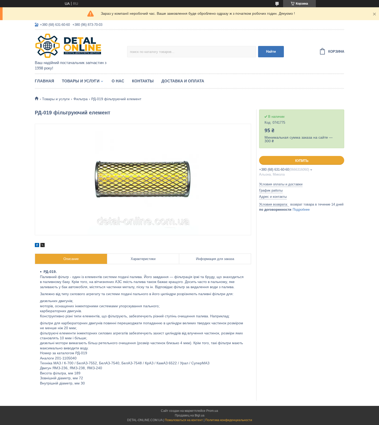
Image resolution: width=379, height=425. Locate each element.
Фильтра (80, 99)
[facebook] (37, 246)
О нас (118, 81)
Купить (301, 161)
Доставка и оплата (182, 81)
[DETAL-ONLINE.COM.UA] (80, 45)
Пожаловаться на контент (184, 420)
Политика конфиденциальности (228, 420)
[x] (42, 246)
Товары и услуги (81, 81)
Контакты (143, 81)
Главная (44, 81)
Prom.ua (212, 411)
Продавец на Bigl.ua (189, 415)
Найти (271, 51)
